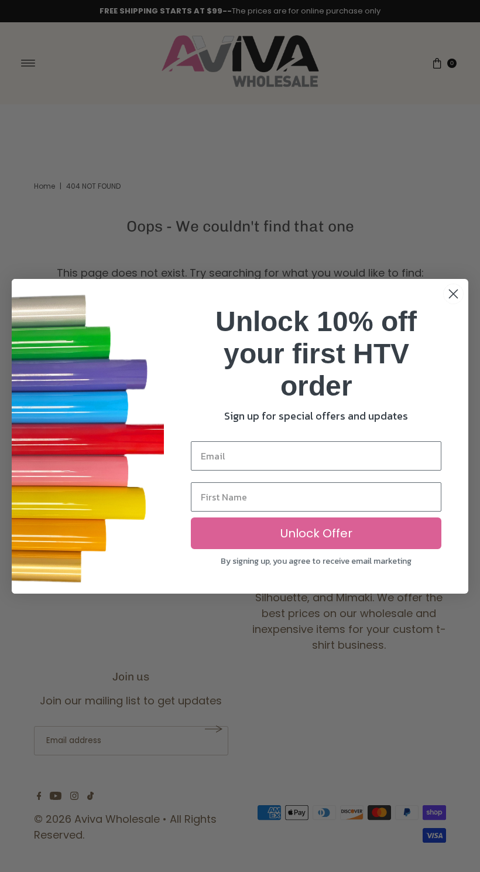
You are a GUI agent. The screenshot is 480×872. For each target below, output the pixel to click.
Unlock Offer (316, 533)
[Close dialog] (453, 294)
